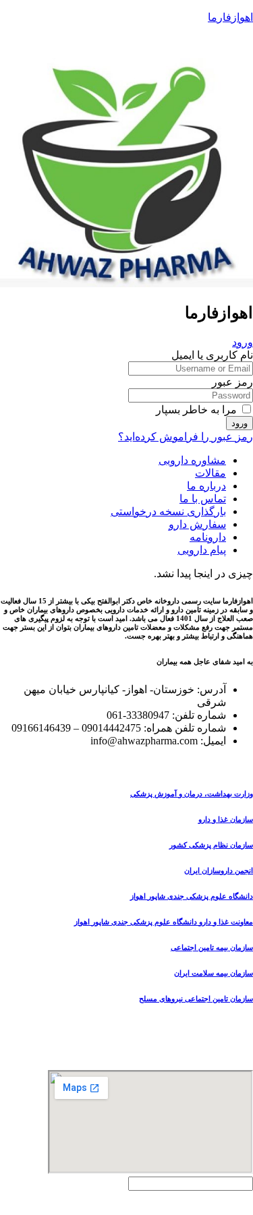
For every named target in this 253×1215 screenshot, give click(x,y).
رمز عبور (232, 382)
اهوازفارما (230, 17)
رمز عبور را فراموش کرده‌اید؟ (185, 436)
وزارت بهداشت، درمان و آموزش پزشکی (191, 794)
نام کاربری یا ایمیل (212, 355)
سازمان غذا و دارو (225, 819)
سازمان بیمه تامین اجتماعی (212, 947)
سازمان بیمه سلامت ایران (213, 973)
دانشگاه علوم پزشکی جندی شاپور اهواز (191, 896)
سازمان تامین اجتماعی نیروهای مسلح (196, 999)
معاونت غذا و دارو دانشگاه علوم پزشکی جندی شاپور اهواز (163, 922)
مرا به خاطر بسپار (198, 409)
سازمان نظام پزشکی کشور (211, 845)
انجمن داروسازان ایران (218, 870)
